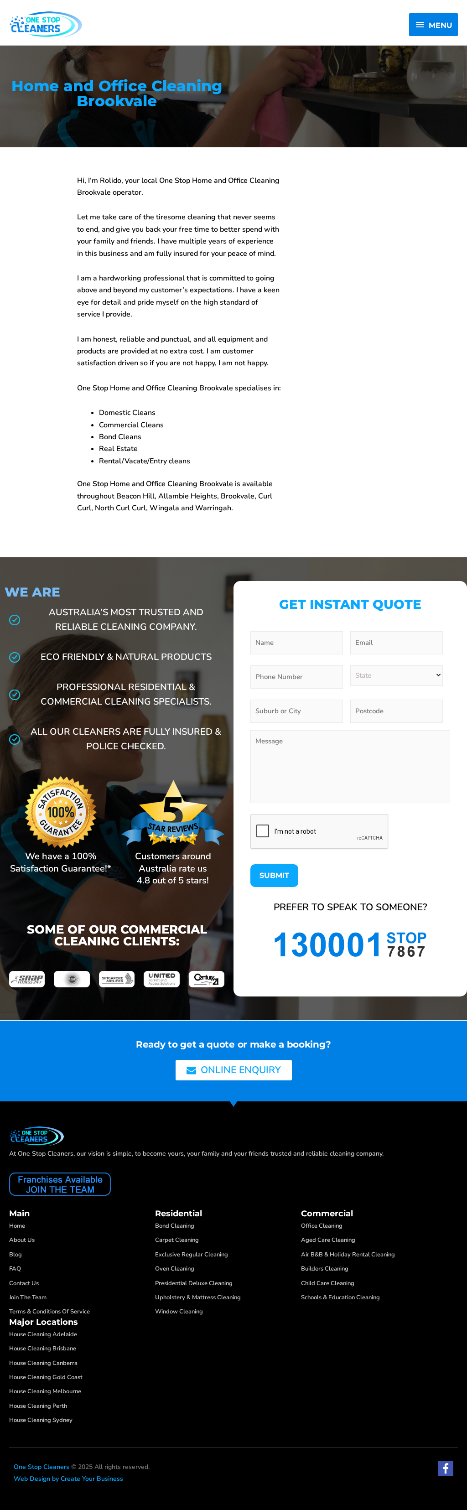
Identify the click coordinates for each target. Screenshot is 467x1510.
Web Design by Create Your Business (68, 1478)
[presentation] (319, 832)
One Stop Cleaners (41, 1467)
